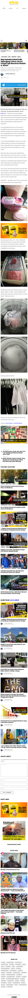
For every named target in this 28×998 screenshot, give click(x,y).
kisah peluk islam (11, 974)
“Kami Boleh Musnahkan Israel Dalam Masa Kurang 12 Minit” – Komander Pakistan (12, 911)
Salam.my (3, 113)
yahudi (3, 986)
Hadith (17, 524)
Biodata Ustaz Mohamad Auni (10, 870)
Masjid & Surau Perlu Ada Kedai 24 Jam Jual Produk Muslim (13, 645)
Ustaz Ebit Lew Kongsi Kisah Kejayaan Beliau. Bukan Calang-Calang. (12, 670)
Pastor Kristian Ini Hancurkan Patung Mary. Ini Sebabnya (6, 50)
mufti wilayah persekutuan (13, 978)
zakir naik (10, 986)
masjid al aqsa (11, 976)
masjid (3, 976)
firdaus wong (17, 972)
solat (10, 982)
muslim (23, 978)
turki (17, 984)
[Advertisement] (14, 24)
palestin (4, 980)
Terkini (4, 8)
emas (3, 972)
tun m (3, 984)
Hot (17, 8)
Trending (24, 8)
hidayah (24, 972)
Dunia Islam (4, 505)
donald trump (5, 970)
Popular (11, 8)
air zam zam (5, 964)
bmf (3, 966)
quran (17, 980)
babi (24, 964)
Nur (9, 505)
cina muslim (20, 966)
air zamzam (18, 962)
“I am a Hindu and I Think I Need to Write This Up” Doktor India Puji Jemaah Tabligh (14, 746)
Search (26, 40)
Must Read (8, 483)
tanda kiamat (17, 982)
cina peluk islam (5, 968)
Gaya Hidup (11, 524)
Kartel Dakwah (18, 423)
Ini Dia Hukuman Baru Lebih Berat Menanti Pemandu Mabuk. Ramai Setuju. (14, 592)
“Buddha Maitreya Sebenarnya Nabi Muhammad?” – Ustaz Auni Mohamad (13, 890)
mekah (18, 976)
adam (3, 962)
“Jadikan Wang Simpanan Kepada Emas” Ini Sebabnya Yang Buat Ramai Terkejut (19, 50)
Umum (13, 483)
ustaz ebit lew (23, 984)
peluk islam (11, 980)
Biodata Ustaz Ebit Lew (8, 933)
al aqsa (12, 964)
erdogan (10, 972)
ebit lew (20, 970)
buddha (8, 966)
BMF (2, 568)
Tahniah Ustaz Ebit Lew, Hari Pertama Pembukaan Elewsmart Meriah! (12, 571)
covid (13, 968)
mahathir (20, 974)
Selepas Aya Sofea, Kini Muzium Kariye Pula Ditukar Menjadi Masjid (13, 550)
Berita (2, 483)
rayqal (23, 980)
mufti (3, 978)
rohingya (4, 982)
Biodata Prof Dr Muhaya (8, 953)
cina (14, 966)
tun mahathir (10, 984)
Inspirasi (15, 545)
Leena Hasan (8, 423)
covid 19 (19, 968)
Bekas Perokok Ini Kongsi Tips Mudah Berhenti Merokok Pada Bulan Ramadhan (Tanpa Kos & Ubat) (13, 695)
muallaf (24, 976)
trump (23, 982)
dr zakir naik (13, 970)
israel (3, 974)
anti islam (19, 964)
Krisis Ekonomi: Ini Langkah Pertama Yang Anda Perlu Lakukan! (14, 721)
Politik (3, 547)
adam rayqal (11, 962)
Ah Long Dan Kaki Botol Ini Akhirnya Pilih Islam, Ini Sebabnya (13, 508)
